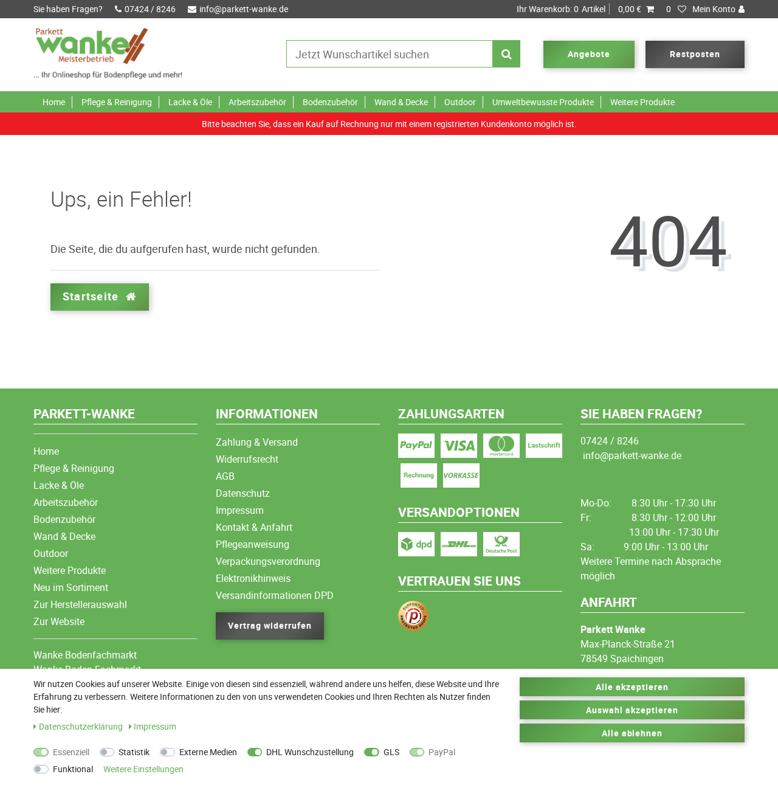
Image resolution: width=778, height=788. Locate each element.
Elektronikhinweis (253, 578)
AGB (225, 476)
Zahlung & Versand (257, 442)
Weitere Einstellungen (143, 769)
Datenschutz (243, 493)
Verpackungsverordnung (268, 561)
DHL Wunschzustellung (310, 752)
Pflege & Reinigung (116, 102)
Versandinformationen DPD (275, 595)
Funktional (73, 769)
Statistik (134, 752)
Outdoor (460, 102)
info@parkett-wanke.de (243, 9)
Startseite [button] (92, 296)
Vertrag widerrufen (270, 625)
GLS (391, 752)
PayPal (442, 752)
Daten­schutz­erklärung (82, 726)
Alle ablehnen (632, 733)
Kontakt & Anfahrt (254, 527)
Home (54, 102)
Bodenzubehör (330, 102)
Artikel (579, 9)
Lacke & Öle (190, 102)
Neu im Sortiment (70, 587)
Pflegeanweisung (252, 544)
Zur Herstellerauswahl (80, 604)
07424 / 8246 (150, 9)
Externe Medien (208, 752)
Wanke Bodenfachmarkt (85, 655)
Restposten (695, 54)
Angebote (589, 54)
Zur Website (58, 621)
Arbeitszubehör (257, 102)
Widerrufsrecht (247, 459)
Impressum (240, 510)
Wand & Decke (401, 102)
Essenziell (71, 752)
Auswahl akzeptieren (632, 710)
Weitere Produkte (642, 102)
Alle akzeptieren (632, 687)
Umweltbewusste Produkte (543, 102)
